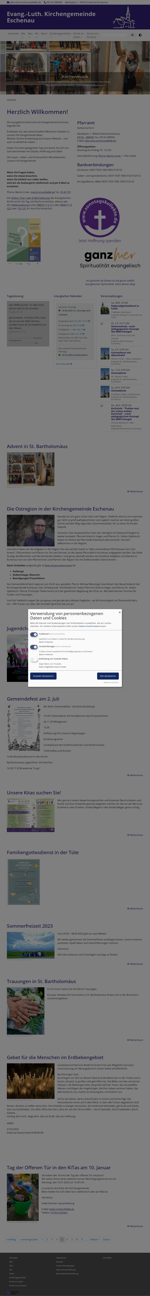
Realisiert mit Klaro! (111, 682)
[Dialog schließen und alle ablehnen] (119, 611)
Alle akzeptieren (108, 676)
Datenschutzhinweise (89, 626)
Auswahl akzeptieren (43, 676)
